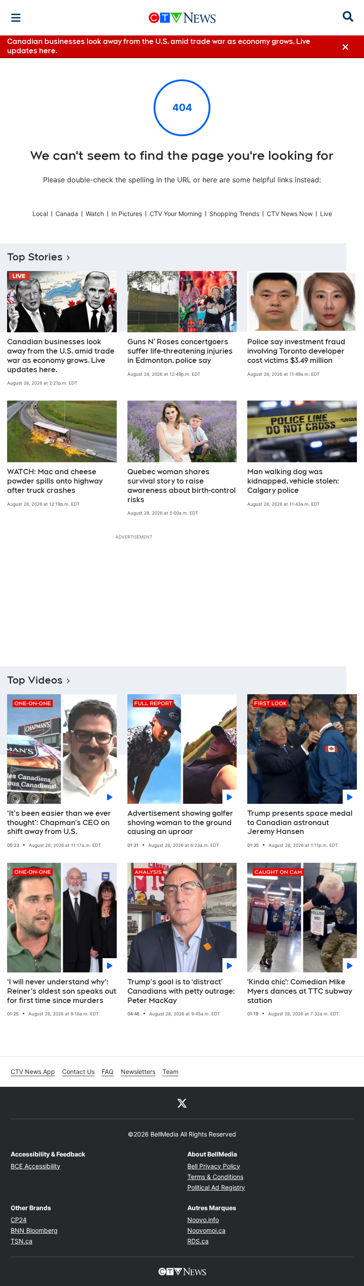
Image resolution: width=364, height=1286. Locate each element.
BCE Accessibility (35, 1166)
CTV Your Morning (176, 213)
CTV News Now (290, 213)
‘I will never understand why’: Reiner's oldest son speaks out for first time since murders (61, 991)
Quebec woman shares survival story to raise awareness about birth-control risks (181, 485)
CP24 (19, 1219)
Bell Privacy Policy (213, 1166)
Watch (95, 213)
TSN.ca (21, 1241)
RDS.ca (198, 1241)
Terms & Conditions (215, 1176)
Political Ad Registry (216, 1187)
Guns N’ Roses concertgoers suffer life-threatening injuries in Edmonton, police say (180, 351)
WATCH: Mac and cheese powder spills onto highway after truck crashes (55, 481)
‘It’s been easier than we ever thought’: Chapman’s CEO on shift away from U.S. (59, 822)
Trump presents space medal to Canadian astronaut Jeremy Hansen (299, 822)
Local (40, 213)
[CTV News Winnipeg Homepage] (182, 17)
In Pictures (126, 213)
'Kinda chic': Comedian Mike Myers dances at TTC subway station (299, 991)
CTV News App (33, 1071)
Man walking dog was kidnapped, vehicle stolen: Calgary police (293, 481)
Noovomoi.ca (206, 1230)
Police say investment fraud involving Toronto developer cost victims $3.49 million (296, 351)
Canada (66, 213)
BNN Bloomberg (34, 1230)
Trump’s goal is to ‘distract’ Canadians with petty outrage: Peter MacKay (181, 991)
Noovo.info (203, 1219)
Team (170, 1071)
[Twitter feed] (182, 1102)
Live (326, 213)
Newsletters (138, 1071)
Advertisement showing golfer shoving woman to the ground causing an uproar (180, 822)
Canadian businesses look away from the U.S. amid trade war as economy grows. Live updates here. (61, 356)
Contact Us (78, 1071)
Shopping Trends (234, 213)
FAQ (108, 1071)
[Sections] (16, 18)
